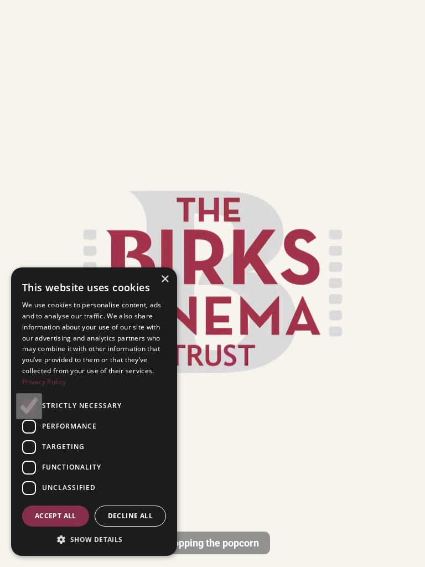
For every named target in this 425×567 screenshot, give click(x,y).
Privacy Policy (44, 381)
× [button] (164, 279)
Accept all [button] (55, 515)
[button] (94, 539)
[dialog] (94, 411)
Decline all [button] (130, 515)
